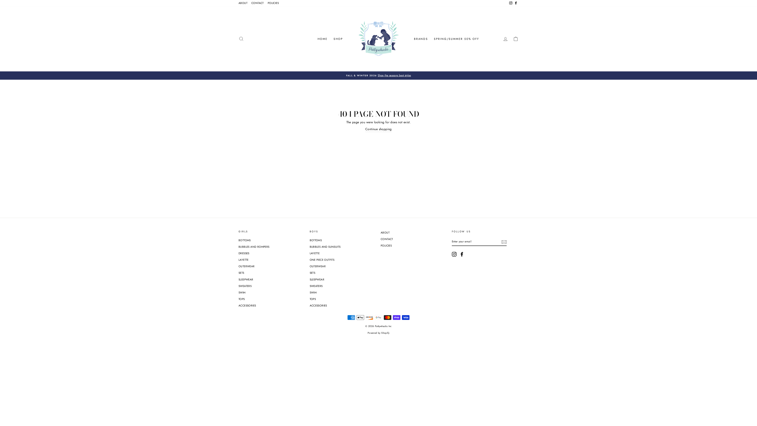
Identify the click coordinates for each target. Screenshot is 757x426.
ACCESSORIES (247, 305)
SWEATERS (245, 286)
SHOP (338, 39)
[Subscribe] (504, 241)
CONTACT (257, 3)
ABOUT (243, 3)
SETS (241, 273)
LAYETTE (244, 260)
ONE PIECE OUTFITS (322, 260)
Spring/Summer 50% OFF (456, 39)
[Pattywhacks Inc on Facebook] (462, 254)
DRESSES (244, 253)
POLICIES (273, 3)
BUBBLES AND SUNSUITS (325, 247)
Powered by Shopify (378, 333)
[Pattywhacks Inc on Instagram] (454, 254)
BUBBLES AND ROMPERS (254, 247)
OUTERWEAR (247, 266)
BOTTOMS (245, 240)
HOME (323, 39)
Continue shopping (378, 129)
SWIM (242, 292)
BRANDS (421, 39)
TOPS (242, 299)
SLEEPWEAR (246, 279)
